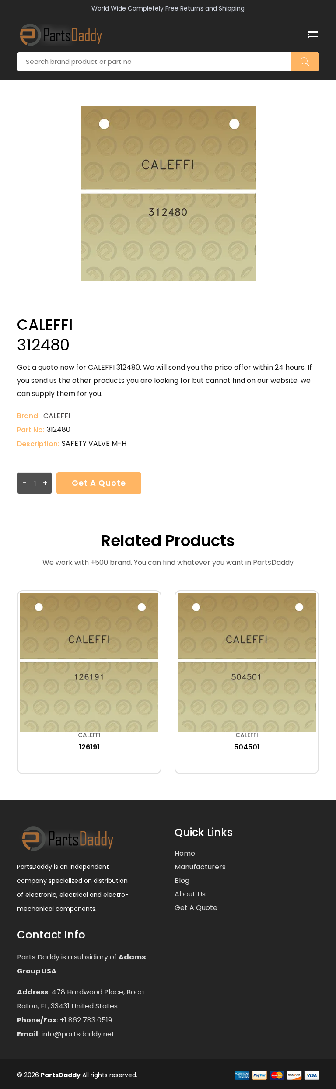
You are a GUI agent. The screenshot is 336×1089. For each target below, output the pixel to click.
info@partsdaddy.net (77, 1034)
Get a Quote (99, 482)
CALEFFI (56, 416)
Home (185, 853)
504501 (247, 747)
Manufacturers (200, 867)
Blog (182, 880)
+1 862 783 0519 (85, 1020)
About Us (190, 894)
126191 (89, 747)
